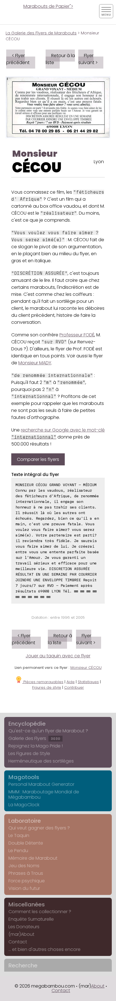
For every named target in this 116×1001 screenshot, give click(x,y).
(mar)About (21, 934)
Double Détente (25, 843)
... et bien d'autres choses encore (44, 949)
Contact (17, 942)
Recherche (22, 965)
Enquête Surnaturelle (31, 919)
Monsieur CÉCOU (86, 667)
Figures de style (46, 687)
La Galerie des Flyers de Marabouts (41, 33)
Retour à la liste (60, 59)
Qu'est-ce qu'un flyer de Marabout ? (48, 731)
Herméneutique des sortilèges (41, 761)
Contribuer (74, 687)
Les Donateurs (23, 926)
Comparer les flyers (38, 459)
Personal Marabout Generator (41, 784)
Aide (70, 681)
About (97, 986)
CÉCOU (37, 167)
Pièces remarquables (42, 681)
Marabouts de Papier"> (48, 6)
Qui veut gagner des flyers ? (39, 828)
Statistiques (88, 681)
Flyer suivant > (88, 59)
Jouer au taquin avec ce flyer (58, 656)
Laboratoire (24, 821)
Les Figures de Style (29, 753)
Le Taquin (18, 835)
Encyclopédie (27, 724)
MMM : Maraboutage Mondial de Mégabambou (43, 794)
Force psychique (26, 881)
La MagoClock (23, 804)
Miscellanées (26, 904)
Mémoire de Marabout (32, 858)
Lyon (99, 161)
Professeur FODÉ (76, 335)
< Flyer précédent (18, 59)
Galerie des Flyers (34, 738)
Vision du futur (24, 888)
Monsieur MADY (34, 363)
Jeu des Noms (23, 865)
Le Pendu (18, 850)
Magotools (23, 777)
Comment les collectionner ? (39, 911)
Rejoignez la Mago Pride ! (35, 746)
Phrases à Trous (25, 873)
